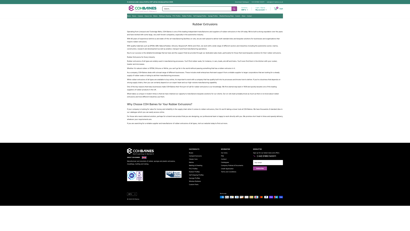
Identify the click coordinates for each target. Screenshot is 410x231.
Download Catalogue (242, 2)
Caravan (140, 16)
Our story (224, 153)
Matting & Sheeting (165, 16)
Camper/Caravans (195, 156)
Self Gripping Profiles (199, 16)
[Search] (234, 9)
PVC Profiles (177, 16)
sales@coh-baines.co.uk (275, 2)
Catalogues (225, 162)
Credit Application (227, 169)
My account (260, 10)
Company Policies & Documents (232, 165)
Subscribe (260, 168)
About (243, 16)
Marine (155, 16)
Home (129, 16)
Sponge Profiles (213, 16)
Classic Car (148, 16)
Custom (237, 16)
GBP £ (130, 194)
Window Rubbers (195, 181)
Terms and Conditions (228, 172)
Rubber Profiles (187, 16)
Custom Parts (193, 184)
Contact (249, 16)
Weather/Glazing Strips (226, 16)
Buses (134, 16)
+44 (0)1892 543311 (257, 2)
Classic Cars (193, 159)
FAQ (222, 156)
